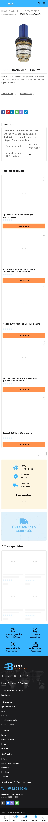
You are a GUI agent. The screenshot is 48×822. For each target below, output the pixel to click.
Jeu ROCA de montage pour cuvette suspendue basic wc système (19, 270)
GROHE (11, 115)
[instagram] (8, 675)
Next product (45, 454)
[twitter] (21, 675)
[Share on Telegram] (26, 112)
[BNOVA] (8, 3)
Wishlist (24, 818)
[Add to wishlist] (15, 94)
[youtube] (27, 675)
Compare (34, 818)
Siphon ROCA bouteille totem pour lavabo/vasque (18, 216)
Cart (15, 818)
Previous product (40, 454)
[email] (3, 803)
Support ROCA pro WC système (17, 433)
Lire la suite (24, 226)
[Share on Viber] (21, 112)
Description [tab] (8, 124)
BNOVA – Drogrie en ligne (11, 11)
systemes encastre (8, 14)
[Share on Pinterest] (8, 112)
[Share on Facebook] (3, 112)
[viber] (12, 803)
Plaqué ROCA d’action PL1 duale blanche (21, 323)
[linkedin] (14, 675)
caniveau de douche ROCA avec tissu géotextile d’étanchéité (20, 379)
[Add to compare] (34, 94)
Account (5, 820)
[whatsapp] (17, 803)
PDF (31, 154)
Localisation (5, 695)
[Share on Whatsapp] (17, 112)
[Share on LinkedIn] (12, 112)
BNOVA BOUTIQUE (32, 11)
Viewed (43, 820)
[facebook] (2, 675)
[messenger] (8, 803)
